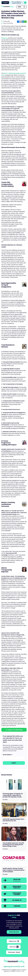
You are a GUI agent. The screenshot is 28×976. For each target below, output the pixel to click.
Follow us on (12, 941)
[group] (14, 2)
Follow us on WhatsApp (15, 730)
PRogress (4, 38)
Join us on (13, 947)
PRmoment (14, 952)
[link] (14, 2)
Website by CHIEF (20, 971)
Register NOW (14, 932)
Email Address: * (8, 754)
